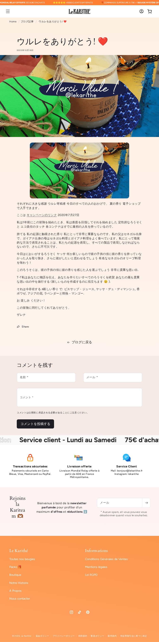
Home (12, 21)
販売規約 (112, 636)
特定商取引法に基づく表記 (133, 636)
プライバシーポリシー (64, 636)
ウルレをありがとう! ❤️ (52, 21)
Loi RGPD (91, 575)
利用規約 (82, 636)
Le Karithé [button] (18, 550)
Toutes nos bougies (22, 559)
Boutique (15, 575)
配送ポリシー (97, 636)
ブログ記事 (27, 21)
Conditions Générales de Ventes (106, 559)
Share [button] (25, 326)
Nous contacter (19, 598)
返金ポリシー (42, 636)
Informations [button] (96, 550)
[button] (8, 11)
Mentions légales (96, 567)
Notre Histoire (18, 583)
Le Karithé (26, 636)
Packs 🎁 (15, 567)
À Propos (15, 591)
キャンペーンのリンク (42, 215)
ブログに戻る (82, 342)
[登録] (146, 503)
